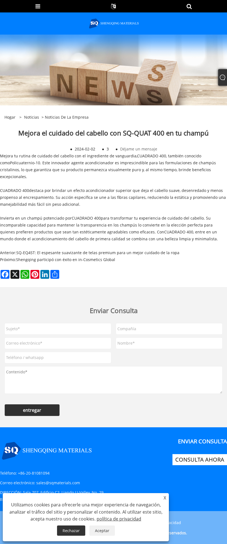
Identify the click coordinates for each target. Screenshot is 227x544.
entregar (32, 410)
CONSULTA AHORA (199, 459)
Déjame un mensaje (138, 149)
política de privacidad (119, 519)
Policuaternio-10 (25, 162)
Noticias (31, 117)
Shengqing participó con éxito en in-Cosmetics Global (65, 259)
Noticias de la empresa (67, 117)
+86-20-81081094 (34, 473)
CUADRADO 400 (151, 155)
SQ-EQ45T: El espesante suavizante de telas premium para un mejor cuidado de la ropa (97, 252)
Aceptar (102, 530)
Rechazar (71, 530)
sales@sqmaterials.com (58, 482)
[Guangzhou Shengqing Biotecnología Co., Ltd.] (114, 23)
